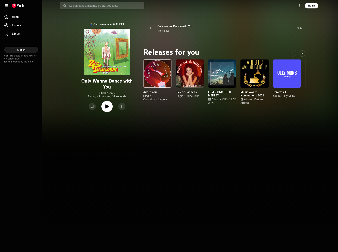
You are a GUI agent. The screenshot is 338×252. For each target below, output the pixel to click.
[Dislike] (280, 28)
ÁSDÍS (120, 24)
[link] (21, 17)
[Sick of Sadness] (190, 73)
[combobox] (106, 5)
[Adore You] (157, 73)
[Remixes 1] (287, 73)
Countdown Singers (155, 99)
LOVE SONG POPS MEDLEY (219, 93)
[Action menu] (121, 106)
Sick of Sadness (186, 92)
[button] (92, 106)
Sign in (311, 5)
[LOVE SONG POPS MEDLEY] (222, 73)
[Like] (273, 28)
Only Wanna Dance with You (175, 26)
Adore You (150, 92)
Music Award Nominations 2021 (252, 93)
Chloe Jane (192, 96)
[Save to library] (92, 106)
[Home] (18, 6)
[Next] (302, 53)
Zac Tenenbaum (102, 24)
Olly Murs (289, 96)
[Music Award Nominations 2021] (254, 73)
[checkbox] (300, 28)
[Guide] (6, 6)
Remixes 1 (279, 92)
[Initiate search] (64, 5)
